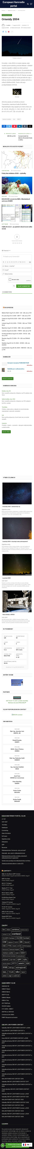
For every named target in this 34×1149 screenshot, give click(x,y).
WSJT (19, 119)
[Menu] (31, 4)
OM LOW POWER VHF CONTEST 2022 (13, 1099)
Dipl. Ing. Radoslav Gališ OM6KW (17, 759)
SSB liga (11, 967)
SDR (27, 963)
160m (8, 930)
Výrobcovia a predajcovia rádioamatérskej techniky (16, 860)
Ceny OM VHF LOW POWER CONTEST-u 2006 (15, 1038)
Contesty (7, 871)
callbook (5, 934)
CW (4, 942)
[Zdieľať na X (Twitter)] (6, 31)
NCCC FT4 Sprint (7, 883)
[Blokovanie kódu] (18, 262)
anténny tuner (24, 929)
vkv (14, 119)
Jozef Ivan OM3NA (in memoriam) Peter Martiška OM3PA (17, 779)
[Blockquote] (16, 262)
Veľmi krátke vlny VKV (8, 399)
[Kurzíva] (5, 262)
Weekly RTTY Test (7, 888)
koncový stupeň (14, 949)
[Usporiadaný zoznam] (12, 262)
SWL (5, 972)
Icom (14, 946)
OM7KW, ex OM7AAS (8, 1011)
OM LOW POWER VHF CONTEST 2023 (13, 1105)
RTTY (14, 963)
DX (21, 942)
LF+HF (4, 819)
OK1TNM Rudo (6, 1003)
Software (4, 836)
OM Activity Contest (9, 956)
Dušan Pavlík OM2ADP (17, 800)
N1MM (17, 953)
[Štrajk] (10, 262)
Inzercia (4, 423)
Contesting (5, 830)
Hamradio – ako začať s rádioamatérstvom (13, 853)
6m (4, 930)
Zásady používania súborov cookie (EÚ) (12, 863)
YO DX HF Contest (7, 907)
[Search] (28, 4)
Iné (3, 415)
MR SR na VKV (11, 136)
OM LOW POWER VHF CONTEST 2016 (13, 1078)
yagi (10, 976)
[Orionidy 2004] (17, 46)
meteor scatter (7, 119)
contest (16, 933)
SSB (5, 967)
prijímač (5, 960)
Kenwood (5, 949)
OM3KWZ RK (5, 986)
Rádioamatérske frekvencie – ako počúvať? (14, 850)
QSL (25, 959)
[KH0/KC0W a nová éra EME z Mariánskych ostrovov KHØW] (17, 185)
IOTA (19, 946)
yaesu (5, 976)
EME (4, 946)
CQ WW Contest (22, 938)
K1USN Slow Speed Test (9, 897)
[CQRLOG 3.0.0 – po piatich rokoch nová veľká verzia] (17, 213)
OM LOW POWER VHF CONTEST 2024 (13, 1111)
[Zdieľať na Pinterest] (8, 31)
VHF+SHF (4, 822)
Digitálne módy (6, 15)
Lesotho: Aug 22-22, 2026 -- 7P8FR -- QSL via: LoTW (16, 331)
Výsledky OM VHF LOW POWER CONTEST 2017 (15, 1081)
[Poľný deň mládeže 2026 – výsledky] (17, 159)
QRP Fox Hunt (6, 878)
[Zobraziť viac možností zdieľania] (12, 31)
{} (22, 262)
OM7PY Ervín (5, 994)
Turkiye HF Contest (7, 902)
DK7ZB (16, 942)
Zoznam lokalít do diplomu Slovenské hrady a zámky (25, 138)
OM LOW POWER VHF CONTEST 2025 (13, 1116)
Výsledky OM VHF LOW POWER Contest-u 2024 (15, 1113)
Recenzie (4, 847)
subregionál (21, 967)
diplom (10, 942)
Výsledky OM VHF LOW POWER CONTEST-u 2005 (16, 1027)
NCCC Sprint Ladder (7, 892)
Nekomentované (16, 27)
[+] (24, 262)
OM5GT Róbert (6, 989)
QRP (3, 844)
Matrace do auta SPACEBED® (17, 702)
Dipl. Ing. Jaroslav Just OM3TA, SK (17, 732)
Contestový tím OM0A (8, 1014)
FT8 (9, 946)
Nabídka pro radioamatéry (15, 369)
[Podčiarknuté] (8, 262)
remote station (6, 963)
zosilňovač (16, 976)
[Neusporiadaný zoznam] (14, 262)
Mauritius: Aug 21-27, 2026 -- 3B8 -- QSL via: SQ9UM (16, 328)
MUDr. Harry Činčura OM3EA (17, 750)
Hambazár (5, 827)
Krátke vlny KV (6, 391)
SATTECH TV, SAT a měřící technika (17, 700)
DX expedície (9, 307)
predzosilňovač (21, 956)
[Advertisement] (17, 454)
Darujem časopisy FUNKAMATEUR (18, 363)
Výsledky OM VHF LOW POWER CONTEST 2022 (15, 1102)
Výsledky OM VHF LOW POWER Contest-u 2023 (15, 1108)
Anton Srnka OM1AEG (17, 791)
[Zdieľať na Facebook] (3, 31)
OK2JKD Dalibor (6, 1006)
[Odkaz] (20, 262)
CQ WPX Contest (9, 938)
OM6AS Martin (6, 992)
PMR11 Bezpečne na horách (9, 1017)
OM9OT (23, 953)
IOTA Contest (26, 946)
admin (8, 25)
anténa (15, 929)
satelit (21, 963)
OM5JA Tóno (5, 1000)
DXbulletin (5, 842)
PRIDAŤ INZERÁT (8, 378)
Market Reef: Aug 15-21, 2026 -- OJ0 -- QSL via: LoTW (16, 313)
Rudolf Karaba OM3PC (17, 741)
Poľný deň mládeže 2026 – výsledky (14, 173)
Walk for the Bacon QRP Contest (11, 874)
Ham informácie (6, 833)
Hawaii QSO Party (7, 916)
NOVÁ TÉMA (6, 431)
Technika (4, 407)
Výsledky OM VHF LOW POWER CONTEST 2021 (15, 1096)
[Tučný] (3, 262)
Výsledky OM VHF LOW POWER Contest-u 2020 (15, 1094)
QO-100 (12, 960)
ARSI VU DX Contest (7, 911)
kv (22, 949)
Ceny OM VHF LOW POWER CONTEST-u (13, 1030)
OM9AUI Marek (6, 997)
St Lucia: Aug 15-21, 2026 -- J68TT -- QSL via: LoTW (16, 315)
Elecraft (27, 942)
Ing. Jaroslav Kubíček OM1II (17, 768)
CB (9, 934)
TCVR (11, 972)
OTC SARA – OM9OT (7, 1009)
